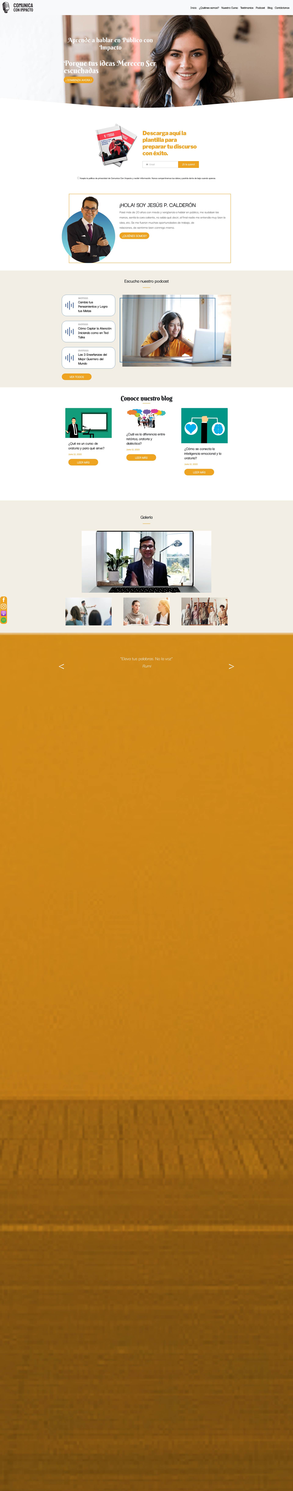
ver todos (77, 377)
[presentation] (61, 664)
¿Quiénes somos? (134, 235)
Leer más (83, 457)
